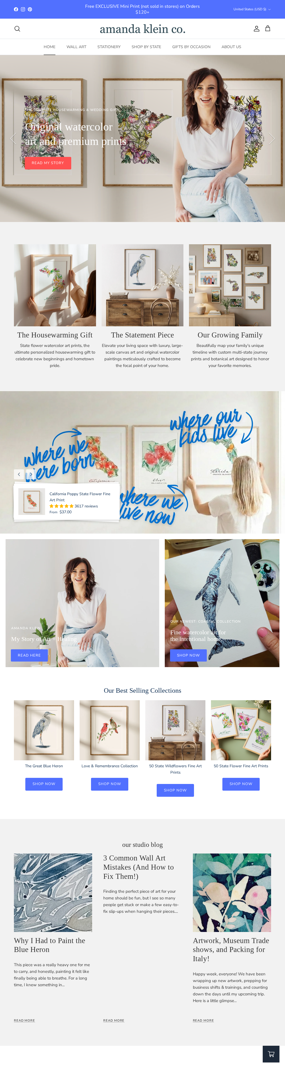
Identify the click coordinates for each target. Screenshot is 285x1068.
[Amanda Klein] (142, 28)
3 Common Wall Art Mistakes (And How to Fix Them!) (138, 867)
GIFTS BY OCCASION (191, 47)
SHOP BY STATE (146, 47)
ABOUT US (231, 47)
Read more (24, 1020)
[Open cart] (271, 1054)
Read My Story (48, 163)
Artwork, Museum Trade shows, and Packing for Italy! (231, 949)
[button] (62, 506)
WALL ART (76, 47)
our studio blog (142, 844)
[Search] (17, 28)
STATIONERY (109, 47)
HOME (49, 47)
